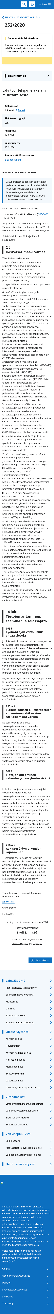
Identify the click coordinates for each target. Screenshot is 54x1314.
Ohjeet (6, 1268)
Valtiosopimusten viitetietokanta (23, 1154)
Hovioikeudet (13, 1045)
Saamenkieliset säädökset (20, 1022)
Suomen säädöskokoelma (22, 17)
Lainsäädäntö (15, 981)
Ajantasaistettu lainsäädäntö (21, 987)
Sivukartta (7, 1296)
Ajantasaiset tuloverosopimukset (23, 1147)
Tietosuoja (8, 1303)
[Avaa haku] (24, 4)
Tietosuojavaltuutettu (18, 1117)
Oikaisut (10, 1008)
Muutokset (12, 1001)
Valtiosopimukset (18, 1134)
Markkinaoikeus (14, 1066)
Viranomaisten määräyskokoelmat (24, 1103)
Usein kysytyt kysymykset (16, 1275)
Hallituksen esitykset (21, 1164)
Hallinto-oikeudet (15, 1059)
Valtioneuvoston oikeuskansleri (23, 1110)
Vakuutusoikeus (14, 1080)
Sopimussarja (13, 1140)
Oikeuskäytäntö (17, 1032)
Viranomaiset (15, 1097)
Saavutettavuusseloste (14, 1289)
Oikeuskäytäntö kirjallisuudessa (23, 1087)
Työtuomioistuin (15, 1073)
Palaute (6, 1282)
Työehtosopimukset (17, 1124)
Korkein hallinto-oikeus (18, 1052)
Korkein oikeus (14, 1038)
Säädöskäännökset (16, 1015)
